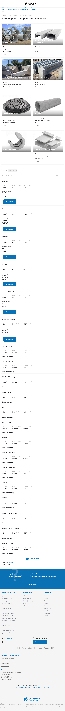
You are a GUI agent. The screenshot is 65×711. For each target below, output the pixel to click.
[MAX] (57, 3)
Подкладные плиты (39, 158)
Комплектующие (7, 51)
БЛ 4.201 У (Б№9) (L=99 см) (10, 528)
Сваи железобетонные (8, 613)
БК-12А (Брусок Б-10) (8, 319)
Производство (27, 592)
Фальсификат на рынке (29, 601)
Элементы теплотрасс (45, 149)
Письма (46, 603)
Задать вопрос (33, 584)
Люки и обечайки (11, 113)
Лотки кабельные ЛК (40, 46)
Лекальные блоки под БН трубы (42, 120)
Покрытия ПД (38, 51)
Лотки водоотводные (7, 601)
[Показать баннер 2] (3, 11)
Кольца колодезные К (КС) (9, 623)
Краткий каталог (5, 663)
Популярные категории (9, 592)
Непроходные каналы (40, 86)
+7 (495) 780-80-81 (41, 638)
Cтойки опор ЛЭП (7, 82)
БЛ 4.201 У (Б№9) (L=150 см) (11, 513)
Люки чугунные (6, 625)
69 (11, 562)
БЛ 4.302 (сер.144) (7, 543)
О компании (47, 592)
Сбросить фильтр (12, 170)
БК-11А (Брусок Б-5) (8, 291)
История (46, 596)
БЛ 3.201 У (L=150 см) (8, 452)
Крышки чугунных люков (9, 122)
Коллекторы (40, 78)
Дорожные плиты (6, 596)
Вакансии (46, 601)
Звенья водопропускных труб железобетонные (46, 118)
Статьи (25, 603)
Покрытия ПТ (38, 49)
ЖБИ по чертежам (28, 596)
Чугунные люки (7, 118)
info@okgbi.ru (8, 638)
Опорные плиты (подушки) (41, 156)
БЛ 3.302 (4, 483)
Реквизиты (47, 613)
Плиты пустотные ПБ (7, 605)
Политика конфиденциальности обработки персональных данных (32, 687)
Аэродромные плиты (7, 615)
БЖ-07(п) (5, 264)
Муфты (36, 122)
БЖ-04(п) (5, 209)
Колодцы (7, 42)
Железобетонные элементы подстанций (13, 84)
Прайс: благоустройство (7, 661)
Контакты (46, 615)
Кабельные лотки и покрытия (44, 41)
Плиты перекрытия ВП (8, 630)
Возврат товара (48, 608)
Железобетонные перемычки (10, 628)
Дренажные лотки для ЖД (9, 618)
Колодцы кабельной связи (9, 86)
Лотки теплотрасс (39, 153)
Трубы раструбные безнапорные (11, 633)
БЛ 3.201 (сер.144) (7, 437)
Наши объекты (27, 598)
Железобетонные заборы (9, 620)
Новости (46, 598)
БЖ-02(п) (5, 181)
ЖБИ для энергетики (13, 78)
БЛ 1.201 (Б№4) (7, 346)
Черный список (48, 605)
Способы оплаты (48, 610)
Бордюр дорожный (7, 603)
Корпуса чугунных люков (9, 120)
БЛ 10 (4, 407)
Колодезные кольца (8, 46)
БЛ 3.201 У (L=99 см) (8, 467)
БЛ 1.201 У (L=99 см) (8, 377)
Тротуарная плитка (7, 610)
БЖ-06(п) (5, 236)
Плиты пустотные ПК (7, 608)
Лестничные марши (7, 598)
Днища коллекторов (40, 84)
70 (12, 562)
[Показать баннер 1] (2, 11)
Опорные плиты (7, 49)
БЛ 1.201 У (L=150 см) (8, 362)
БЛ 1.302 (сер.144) (7, 392)
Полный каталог (5, 666)
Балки (36, 82)
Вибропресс (26, 605)
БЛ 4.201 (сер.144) (7, 498)
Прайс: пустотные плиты (7, 658)
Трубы (38, 113)
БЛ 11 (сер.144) (6, 422)
